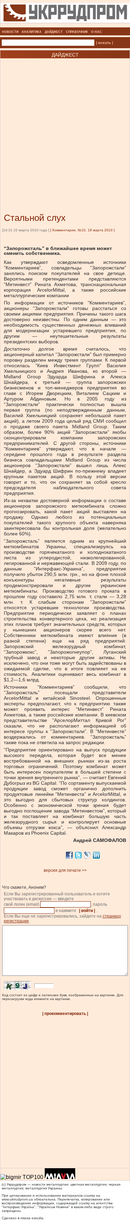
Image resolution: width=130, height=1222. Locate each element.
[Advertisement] (65, 125)
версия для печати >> (65, 870)
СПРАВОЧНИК (77, 32)
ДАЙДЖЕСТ (54, 32)
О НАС (96, 32)
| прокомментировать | (65, 1013)
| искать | (104, 43)
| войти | (87, 910)
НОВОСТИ (10, 32)
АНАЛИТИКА (31, 32)
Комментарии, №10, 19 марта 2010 (82, 230)
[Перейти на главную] (65, 25)
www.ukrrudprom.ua (17, 1199)
